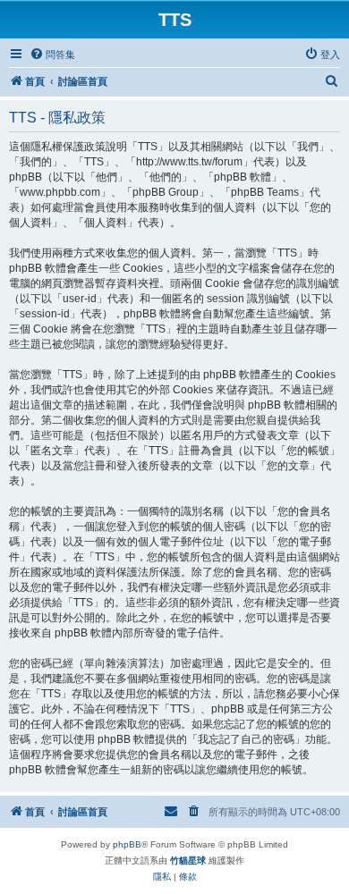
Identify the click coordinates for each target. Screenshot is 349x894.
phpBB (127, 844)
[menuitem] (52, 54)
